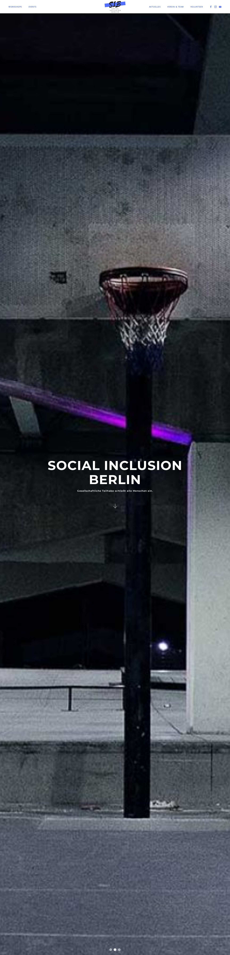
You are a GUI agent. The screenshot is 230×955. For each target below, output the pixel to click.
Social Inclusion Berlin (110, 949)
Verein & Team (175, 6)
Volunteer (196, 6)
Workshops (15, 6)
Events (33, 6)
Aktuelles (155, 6)
